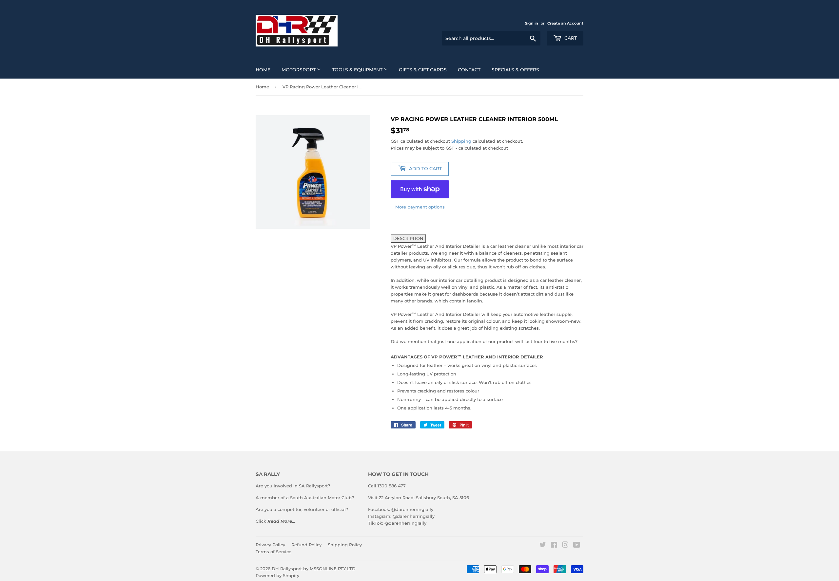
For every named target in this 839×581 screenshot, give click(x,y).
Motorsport (299, 70)
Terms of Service (273, 551)
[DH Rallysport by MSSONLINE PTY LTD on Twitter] (542, 545)
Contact (469, 70)
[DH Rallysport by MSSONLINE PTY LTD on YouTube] (576, 545)
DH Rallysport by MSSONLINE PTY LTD (314, 568)
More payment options (420, 206)
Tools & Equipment (358, 70)
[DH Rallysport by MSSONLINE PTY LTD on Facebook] (554, 545)
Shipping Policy (345, 544)
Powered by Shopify (277, 575)
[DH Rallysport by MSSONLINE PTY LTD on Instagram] (565, 545)
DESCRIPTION (408, 238)
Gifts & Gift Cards (423, 70)
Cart (570, 38)
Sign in (531, 23)
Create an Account (565, 23)
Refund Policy (306, 544)
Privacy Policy (270, 544)
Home (263, 70)
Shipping (461, 141)
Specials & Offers (515, 70)
